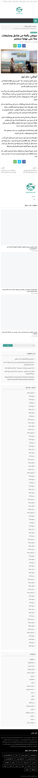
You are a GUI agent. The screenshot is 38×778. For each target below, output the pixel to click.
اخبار (19, 762)
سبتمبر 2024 (31, 469)
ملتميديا (32, 716)
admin (34, 42)
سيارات (16, 766)
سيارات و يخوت (30, 686)
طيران (28, 1)
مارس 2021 (31, 609)
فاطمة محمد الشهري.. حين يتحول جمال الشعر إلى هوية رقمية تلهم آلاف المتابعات (19, 373)
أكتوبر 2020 (31, 626)
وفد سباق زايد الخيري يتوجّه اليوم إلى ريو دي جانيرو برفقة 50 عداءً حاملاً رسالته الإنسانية (18, 364)
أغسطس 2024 (30, 473)
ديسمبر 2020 (31, 619)
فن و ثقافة (5, 1)
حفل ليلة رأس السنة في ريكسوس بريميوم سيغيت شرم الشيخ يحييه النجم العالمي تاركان (19, 290)
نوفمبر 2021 (31, 582)
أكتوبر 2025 (31, 426)
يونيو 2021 (31, 599)
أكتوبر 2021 (31, 586)
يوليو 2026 (31, 396)
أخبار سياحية (31, 666)
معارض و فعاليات (30, 713)
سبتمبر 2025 (31, 429)
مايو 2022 (31, 562)
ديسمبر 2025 (31, 419)
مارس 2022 (31, 569)
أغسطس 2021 (30, 592)
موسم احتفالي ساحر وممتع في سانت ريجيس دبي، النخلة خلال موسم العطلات (19, 333)
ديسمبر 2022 (31, 539)
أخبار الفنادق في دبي (9, 759)
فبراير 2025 (31, 453)
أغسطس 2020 (30, 632)
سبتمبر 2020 (31, 629)
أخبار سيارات (26, 762)
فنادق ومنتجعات (22, 1)
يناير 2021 (31, 616)
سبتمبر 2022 (31, 549)
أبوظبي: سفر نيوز (24, 755)
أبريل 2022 (31, 566)
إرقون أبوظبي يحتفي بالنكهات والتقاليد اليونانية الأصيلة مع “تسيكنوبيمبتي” (22, 247)
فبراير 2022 (31, 572)
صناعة (32, 693)
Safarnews (31, 663)
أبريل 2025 (31, 446)
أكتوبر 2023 (31, 506)
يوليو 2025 (31, 436)
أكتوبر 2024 (31, 466)
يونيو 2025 (31, 439)
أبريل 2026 (31, 406)
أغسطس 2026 (30, 393)
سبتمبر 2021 (31, 589)
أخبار (17, 755)
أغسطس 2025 (30, 433)
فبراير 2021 (31, 612)
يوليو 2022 (31, 556)
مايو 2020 (31, 642)
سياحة (31, 1)
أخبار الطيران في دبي (20, 759)
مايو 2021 (31, 602)
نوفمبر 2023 (31, 503)
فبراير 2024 (31, 493)
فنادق (5, 766)
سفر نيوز (29, 766)
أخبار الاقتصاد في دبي (8, 755)
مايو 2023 (31, 523)
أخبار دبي (34, 762)
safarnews (33, 755)
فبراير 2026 (31, 413)
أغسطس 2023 (30, 513)
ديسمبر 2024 (31, 459)
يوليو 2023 (31, 516)
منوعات (32, 719)
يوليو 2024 (31, 476)
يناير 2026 (31, 416)
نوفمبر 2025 (31, 423)
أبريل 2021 (31, 606)
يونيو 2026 (31, 399)
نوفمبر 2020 (31, 622)
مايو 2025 (31, 443)
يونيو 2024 (31, 479)
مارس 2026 (31, 409)
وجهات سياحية (30, 722)
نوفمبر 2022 (31, 542)
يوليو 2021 (31, 596)
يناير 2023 (31, 536)
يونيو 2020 (31, 639)
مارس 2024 (31, 489)
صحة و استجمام (30, 689)
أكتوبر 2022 (31, 546)
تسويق (32, 676)
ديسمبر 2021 (31, 579)
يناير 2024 (31, 496)
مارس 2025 (31, 449)
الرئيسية (35, 1)
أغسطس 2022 (30, 552)
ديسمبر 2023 (31, 499)
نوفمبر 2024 (31, 463)
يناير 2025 (31, 456)
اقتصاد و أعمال (15, 1)
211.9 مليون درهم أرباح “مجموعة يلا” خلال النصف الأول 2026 (19, 368)
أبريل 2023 (31, 526)
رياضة (32, 683)
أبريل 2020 (31, 646)
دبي (35, 766)
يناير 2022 (31, 576)
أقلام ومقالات (31, 669)
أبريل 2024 (31, 486)
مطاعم (9, 1)
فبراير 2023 (31, 533)
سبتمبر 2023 (31, 509)
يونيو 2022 (31, 559)
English (32, 659)
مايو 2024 (31, 483)
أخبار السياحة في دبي (32, 759)
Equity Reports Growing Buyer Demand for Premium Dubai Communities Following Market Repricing (19, 378)
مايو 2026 (31, 403)
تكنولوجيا (32, 679)
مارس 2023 (31, 529)
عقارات (32, 699)
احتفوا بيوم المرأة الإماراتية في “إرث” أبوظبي (24, 359)
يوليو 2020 (31, 636)
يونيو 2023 (31, 519)
